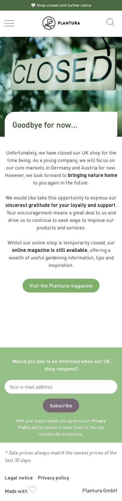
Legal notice (19, 477)
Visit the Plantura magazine (61, 285)
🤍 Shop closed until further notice (61, 5)
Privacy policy (53, 477)
